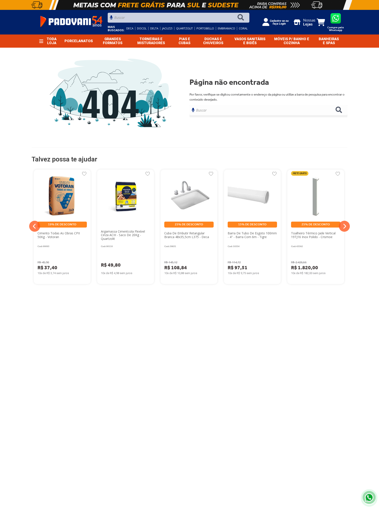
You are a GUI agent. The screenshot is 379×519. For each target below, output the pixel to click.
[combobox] (178, 19)
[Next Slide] (344, 226)
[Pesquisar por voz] (111, 19)
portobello (205, 28)
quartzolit (184, 28)
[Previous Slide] (34, 226)
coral (243, 28)
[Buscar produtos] (242, 18)
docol (142, 28)
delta (154, 28)
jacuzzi (167, 28)
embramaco (226, 28)
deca (129, 28)
